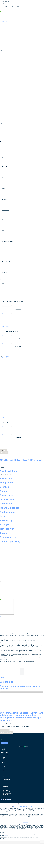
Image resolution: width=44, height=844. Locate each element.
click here (5, 835)
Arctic (3, 188)
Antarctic (4, 219)
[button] (23, 21)
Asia (3, 230)
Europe (3, 283)
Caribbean (4, 199)
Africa (3, 177)
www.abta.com (19, 821)
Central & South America (7, 241)
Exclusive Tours (18, 316)
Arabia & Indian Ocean (7, 261)
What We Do (17, 430)
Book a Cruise (18, 346)
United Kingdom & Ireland (8, 252)
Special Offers (18, 309)
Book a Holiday (18, 339)
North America (5, 210)
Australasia (4, 272)
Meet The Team (18, 437)
